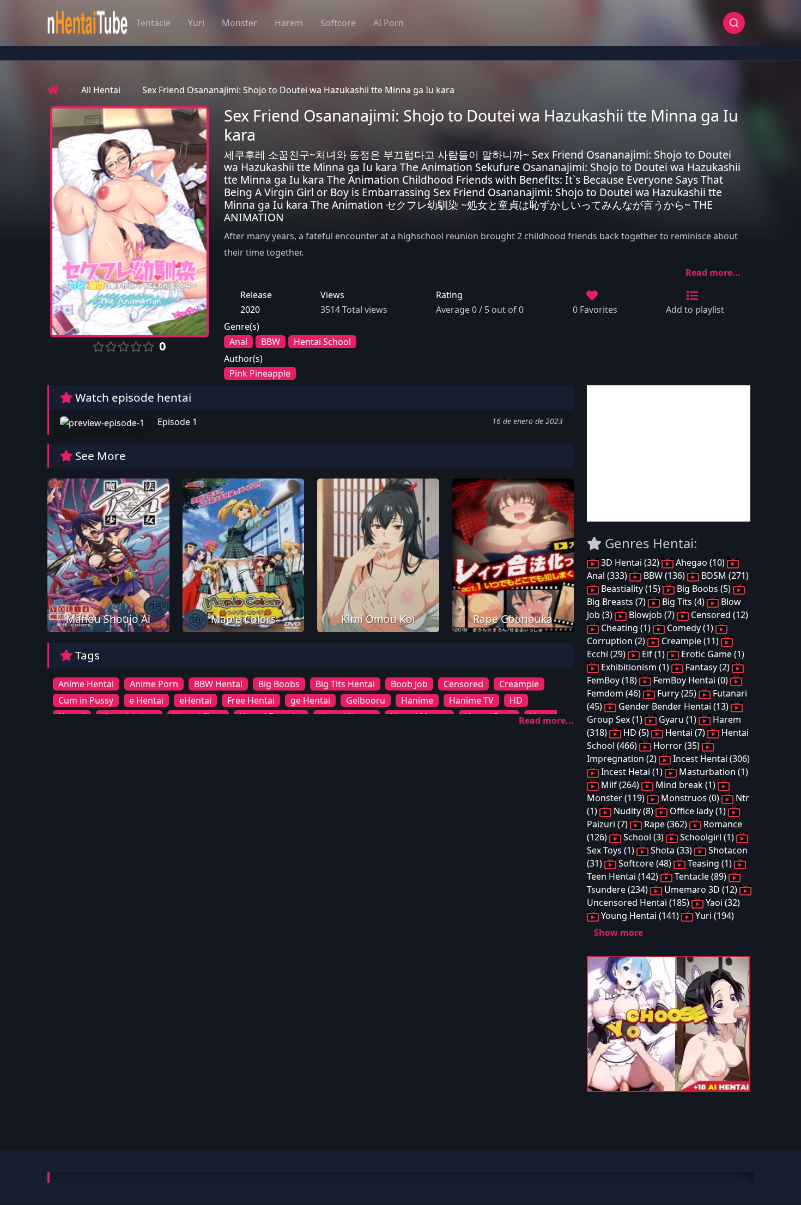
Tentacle (153, 23)
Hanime (417, 700)
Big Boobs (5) (704, 589)
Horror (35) (676, 746)
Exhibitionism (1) (635, 667)
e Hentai (146, 700)
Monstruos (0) (690, 798)
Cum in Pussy (85, 700)
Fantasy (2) (707, 667)
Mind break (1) (685, 785)
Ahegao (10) (700, 562)
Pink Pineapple (259, 373)
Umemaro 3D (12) (700, 889)
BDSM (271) (724, 576)
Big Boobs (279, 684)
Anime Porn (154, 684)
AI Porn (388, 23)
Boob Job (409, 684)
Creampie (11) (690, 641)
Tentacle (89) (700, 876)
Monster (239, 23)
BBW (270, 342)
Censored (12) (718, 615)
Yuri (196, 23)
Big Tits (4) (683, 602)
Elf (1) (653, 654)
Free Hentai (251, 700)
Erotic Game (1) (711, 654)
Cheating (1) (626, 628)
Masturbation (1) (712, 772)
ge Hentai (310, 700)
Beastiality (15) (631, 589)
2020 (250, 310)
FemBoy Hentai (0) (690, 680)
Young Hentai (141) (640, 916)
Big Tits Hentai (345, 684)
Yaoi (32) (721, 903)
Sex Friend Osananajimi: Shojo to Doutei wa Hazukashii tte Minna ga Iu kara (298, 90)
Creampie (519, 684)
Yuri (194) (713, 916)
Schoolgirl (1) (707, 837)
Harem (289, 23)
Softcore (338, 23)
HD (516, 700)
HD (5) (636, 732)
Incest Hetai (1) (632, 772)
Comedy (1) (690, 628)
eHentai (195, 700)
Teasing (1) (709, 863)
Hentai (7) (685, 732)
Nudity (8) (633, 811)
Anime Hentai (86, 684)
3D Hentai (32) (630, 562)
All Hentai (100, 90)
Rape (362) (665, 824)
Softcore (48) (644, 863)
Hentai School (322, 342)
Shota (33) (671, 850)
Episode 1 (176, 422)
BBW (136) (664, 576)
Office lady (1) (698, 811)
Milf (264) (620, 785)
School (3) (643, 837)
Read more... (713, 272)
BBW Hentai (218, 684)
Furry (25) (677, 693)
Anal (238, 342)
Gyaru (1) (678, 719)
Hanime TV (471, 700)
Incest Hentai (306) (710, 759)
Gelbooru (365, 700)
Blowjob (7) (652, 615)
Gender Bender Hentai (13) (673, 706)
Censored (463, 684)
